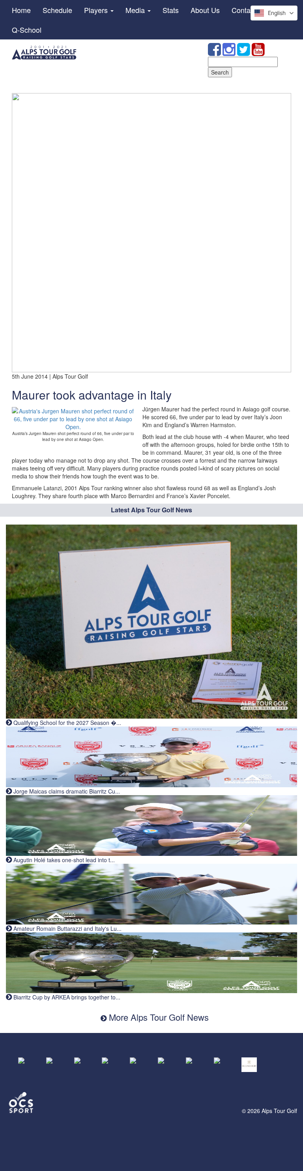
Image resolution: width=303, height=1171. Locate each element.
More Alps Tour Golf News (158, 1017)
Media (136, 10)
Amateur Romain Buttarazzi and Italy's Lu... (67, 928)
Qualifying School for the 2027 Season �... (66, 723)
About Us (205, 10)
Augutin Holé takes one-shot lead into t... (63, 860)
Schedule (57, 10)
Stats (171, 10)
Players (97, 10)
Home (21, 10)
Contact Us (249, 10)
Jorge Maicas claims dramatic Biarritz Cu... (66, 791)
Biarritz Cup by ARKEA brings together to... (66, 997)
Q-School (26, 29)
